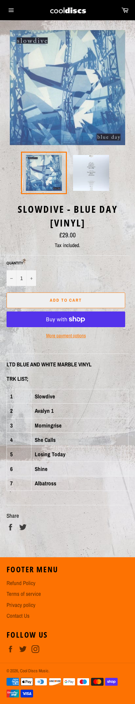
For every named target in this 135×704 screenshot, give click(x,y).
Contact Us (18, 615)
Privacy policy (21, 605)
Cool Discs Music (34, 671)
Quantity (15, 263)
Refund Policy (21, 583)
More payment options (66, 335)
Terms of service (24, 593)
